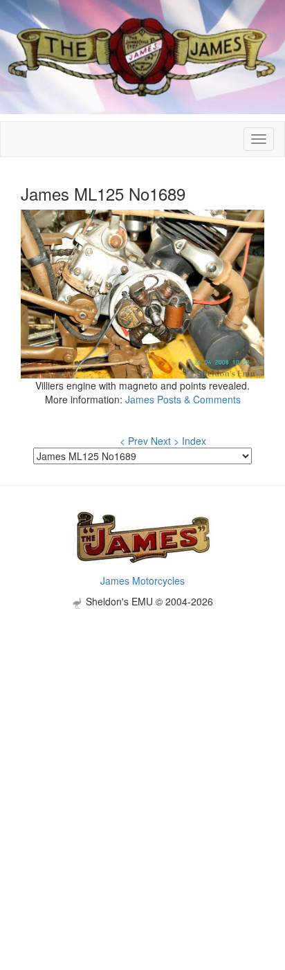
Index (194, 441)
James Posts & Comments (183, 399)
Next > (165, 441)
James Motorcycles (142, 580)
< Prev (134, 441)
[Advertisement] (142, 751)
